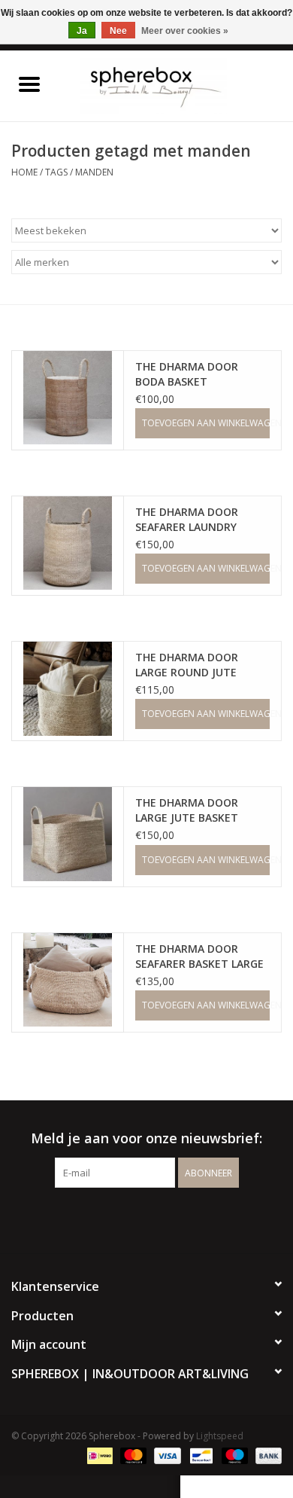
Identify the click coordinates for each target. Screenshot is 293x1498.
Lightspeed (219, 1435)
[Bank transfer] (266, 1454)
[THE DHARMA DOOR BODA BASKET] (67, 397)
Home (24, 172)
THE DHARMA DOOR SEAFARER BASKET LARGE (199, 956)
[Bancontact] (199, 1454)
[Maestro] (233, 1454)
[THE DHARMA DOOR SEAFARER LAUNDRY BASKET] (67, 543)
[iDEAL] (98, 1454)
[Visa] (166, 1454)
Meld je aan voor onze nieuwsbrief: (146, 1138)
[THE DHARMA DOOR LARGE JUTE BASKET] (67, 833)
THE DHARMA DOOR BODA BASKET (186, 374)
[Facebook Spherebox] (133, 1219)
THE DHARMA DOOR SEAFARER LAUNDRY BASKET (186, 520)
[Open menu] (29, 84)
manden (94, 172)
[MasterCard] (132, 1454)
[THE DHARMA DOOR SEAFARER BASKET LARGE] (67, 980)
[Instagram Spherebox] (160, 1219)
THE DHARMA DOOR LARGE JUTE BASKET (186, 810)
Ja (82, 31)
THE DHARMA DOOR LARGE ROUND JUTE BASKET (186, 665)
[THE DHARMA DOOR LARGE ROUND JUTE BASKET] (67, 688)
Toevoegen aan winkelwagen (206, 422)
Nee (118, 31)
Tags (56, 172)
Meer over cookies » (184, 31)
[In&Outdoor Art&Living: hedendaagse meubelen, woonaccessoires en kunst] (176, 85)
